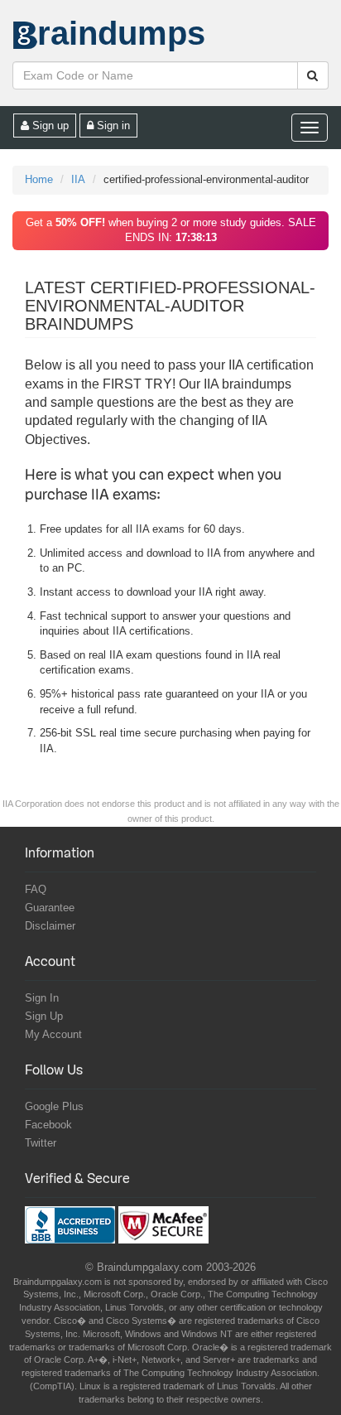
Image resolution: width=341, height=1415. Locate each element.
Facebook (48, 1124)
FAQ (35, 889)
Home (39, 179)
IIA (78, 179)
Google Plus (54, 1106)
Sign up (49, 125)
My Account (53, 1034)
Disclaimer (50, 926)
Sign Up (44, 1016)
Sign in (112, 125)
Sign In (42, 998)
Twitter (40, 1143)
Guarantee (49, 907)
